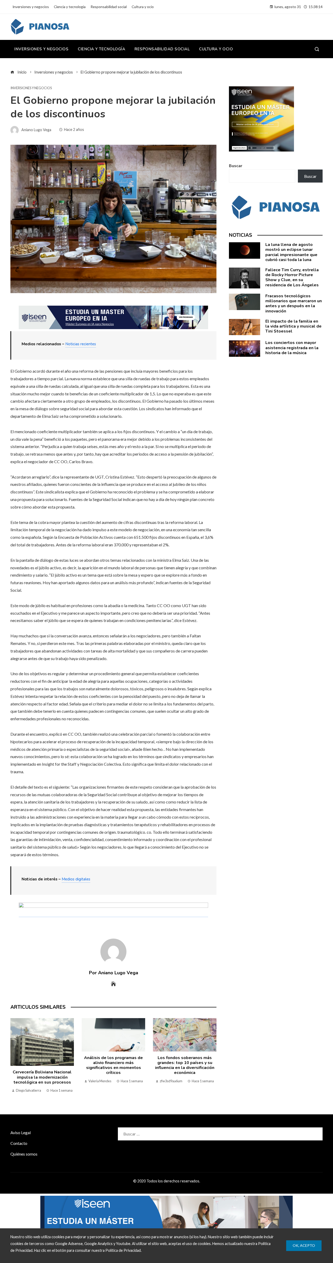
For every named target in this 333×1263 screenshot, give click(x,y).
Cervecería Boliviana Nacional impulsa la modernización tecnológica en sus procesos (42, 1077)
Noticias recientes (80, 344)
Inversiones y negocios (31, 88)
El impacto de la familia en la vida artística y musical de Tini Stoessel (293, 326)
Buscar (235, 165)
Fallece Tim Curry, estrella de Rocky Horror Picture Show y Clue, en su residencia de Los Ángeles (292, 277)
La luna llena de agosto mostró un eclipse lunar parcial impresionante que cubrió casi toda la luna (291, 252)
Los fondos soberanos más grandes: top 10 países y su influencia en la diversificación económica (184, 1065)
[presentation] (15, 1056)
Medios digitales (76, 879)
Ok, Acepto (304, 1245)
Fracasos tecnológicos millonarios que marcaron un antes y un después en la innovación (293, 303)
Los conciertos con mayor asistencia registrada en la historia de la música (291, 347)
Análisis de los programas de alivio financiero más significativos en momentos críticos (113, 1065)
